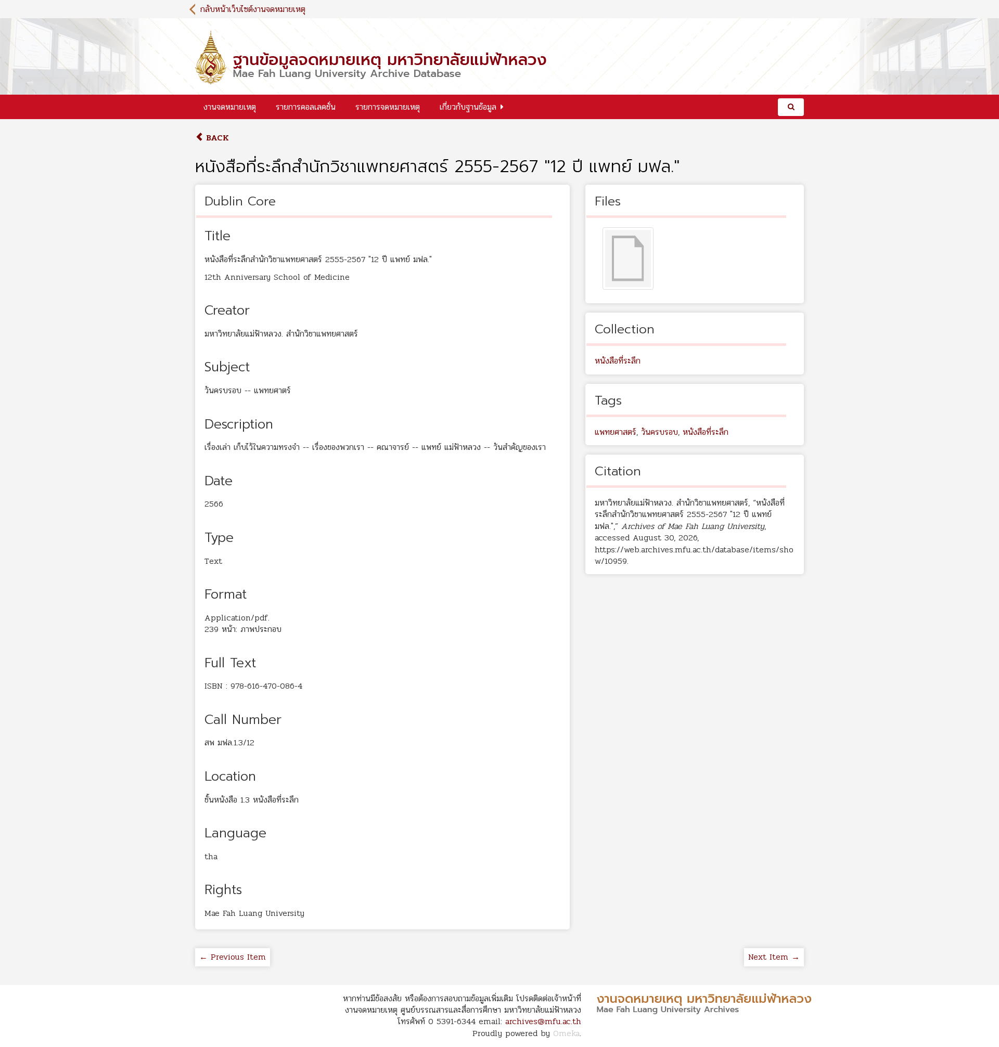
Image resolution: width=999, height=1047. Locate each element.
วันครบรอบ (659, 431)
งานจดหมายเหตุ (229, 106)
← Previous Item (232, 956)
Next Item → (774, 956)
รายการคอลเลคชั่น (306, 106)
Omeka (566, 1033)
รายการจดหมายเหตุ (387, 106)
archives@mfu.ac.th (543, 1021)
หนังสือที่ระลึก (618, 360)
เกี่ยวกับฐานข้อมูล (468, 106)
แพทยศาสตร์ (615, 431)
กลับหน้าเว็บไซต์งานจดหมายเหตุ (252, 9)
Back (216, 138)
